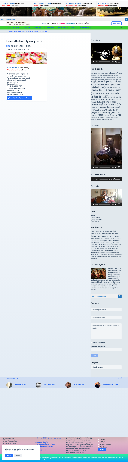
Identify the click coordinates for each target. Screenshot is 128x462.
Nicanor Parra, (118, 79)
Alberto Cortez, (94, 73)
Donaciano (96, 236)
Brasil (108, 73)
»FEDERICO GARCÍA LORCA (110, 385)
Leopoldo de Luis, (110, 77)
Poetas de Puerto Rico (103, 112)
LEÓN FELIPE (97, 248)
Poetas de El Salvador (104, 93)
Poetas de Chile (107, 84)
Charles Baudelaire (108, 233)
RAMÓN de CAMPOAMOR (96, 256)
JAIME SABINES (107, 243)
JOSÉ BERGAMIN (108, 245)
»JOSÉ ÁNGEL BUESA (49, 385)
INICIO (9, 27)
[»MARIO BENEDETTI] (68, 385)
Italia (102, 75)
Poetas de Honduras (98, 102)
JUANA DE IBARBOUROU (110, 246)
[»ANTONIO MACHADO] (9, 385)
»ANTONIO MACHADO (20, 385)
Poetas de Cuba (99, 89)
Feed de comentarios (96, 219)
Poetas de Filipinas (114, 97)
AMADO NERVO (108, 231)
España (114, 72)
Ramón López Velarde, (110, 117)
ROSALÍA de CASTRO (106, 256)
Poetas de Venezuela (111, 115)
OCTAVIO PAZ (105, 254)
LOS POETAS (16, 27)
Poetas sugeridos (18, 49)
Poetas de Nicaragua (99, 107)
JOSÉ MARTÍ (93, 246)
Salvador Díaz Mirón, (101, 119)
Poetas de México (111, 104)
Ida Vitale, (97, 75)
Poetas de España (105, 95)
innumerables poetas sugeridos (108, 288)
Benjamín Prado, (102, 73)
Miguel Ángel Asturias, (110, 79)
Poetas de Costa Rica (112, 87)
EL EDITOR (73, 27)
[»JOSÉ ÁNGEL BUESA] (39, 385)
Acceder (93, 215)
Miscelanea (102, 439)
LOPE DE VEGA (101, 248)
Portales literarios (104, 442)
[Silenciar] (116, 62)
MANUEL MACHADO (99, 250)
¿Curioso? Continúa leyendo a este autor (19, 98)
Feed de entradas (95, 217)
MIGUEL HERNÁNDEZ (100, 252)
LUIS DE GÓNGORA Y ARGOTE (110, 248)
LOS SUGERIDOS (38, 27)
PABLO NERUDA (111, 254)
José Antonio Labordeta (109, 75)
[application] (106, 53)
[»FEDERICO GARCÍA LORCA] (98, 385)
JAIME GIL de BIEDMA (99, 243)
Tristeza (26, 49)
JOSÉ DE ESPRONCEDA (116, 245)
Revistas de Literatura (105, 444)
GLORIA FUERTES (108, 241)
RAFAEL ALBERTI (118, 254)
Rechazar (18, 455)
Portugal (102, 117)
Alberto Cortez (94, 231)
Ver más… (82, 452)
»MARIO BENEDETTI (78, 385)
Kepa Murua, (103, 77)
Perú (93, 82)
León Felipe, (117, 77)
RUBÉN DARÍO (114, 256)
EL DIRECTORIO (84, 27)
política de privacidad (99, 342)
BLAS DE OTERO (101, 233)
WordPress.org (95, 221)
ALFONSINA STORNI (100, 231)
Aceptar (9, 455)
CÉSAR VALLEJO (115, 233)
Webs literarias (103, 447)
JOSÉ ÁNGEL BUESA (101, 247)
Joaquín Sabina (113, 243)
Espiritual (10, 49)
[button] (106, 53)
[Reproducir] (93, 62)
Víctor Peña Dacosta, (109, 119)
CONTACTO (116, 23)
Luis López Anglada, (102, 79)
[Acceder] (121, 27)
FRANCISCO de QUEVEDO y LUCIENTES (106, 239)
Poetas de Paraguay (100, 110)
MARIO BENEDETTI (108, 250)
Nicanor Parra (107, 252)
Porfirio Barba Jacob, (95, 117)
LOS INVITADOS (51, 27)
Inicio (8, 46)
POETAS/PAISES (62, 27)
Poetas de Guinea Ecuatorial (114, 99)
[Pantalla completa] (119, 62)
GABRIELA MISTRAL (100, 241)
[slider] (105, 61)
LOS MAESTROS (27, 27)
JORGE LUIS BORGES (99, 245)
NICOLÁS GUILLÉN (98, 254)
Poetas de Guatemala (99, 99)
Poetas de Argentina (106, 81)
